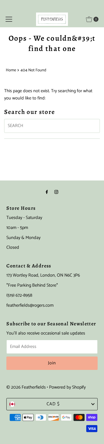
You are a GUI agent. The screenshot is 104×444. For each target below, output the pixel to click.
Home (11, 70)
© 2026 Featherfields (26, 387)
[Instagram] (56, 192)
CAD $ (53, 404)
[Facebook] (47, 192)
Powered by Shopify (67, 387)
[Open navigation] (8, 19)
